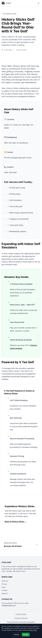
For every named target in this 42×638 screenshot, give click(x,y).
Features (5, 581)
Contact (4, 590)
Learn (4, 587)
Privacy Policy (21, 614)
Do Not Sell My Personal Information (21, 622)
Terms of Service (21, 618)
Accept (25, 634)
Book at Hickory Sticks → (15, 522)
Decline (16, 634)
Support (5, 593)
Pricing (4, 584)
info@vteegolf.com (9, 605)
